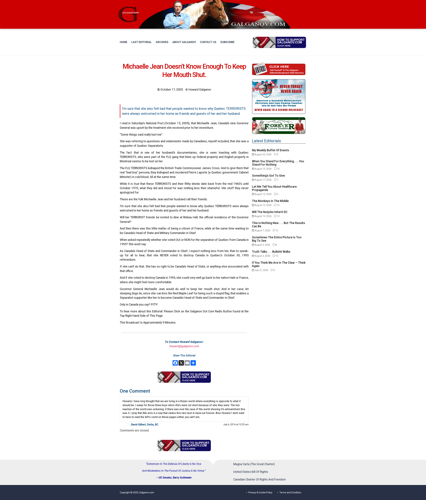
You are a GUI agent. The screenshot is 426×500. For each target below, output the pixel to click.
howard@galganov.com (184, 346)
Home (123, 42)
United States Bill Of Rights (250, 471)
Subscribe (227, 42)
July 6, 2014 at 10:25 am (236, 424)
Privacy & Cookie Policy (260, 492)
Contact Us (208, 42)
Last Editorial (141, 42)
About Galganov (184, 42)
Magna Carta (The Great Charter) (254, 464)
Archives (162, 42)
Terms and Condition (290, 492)
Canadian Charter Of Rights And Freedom (259, 479)
